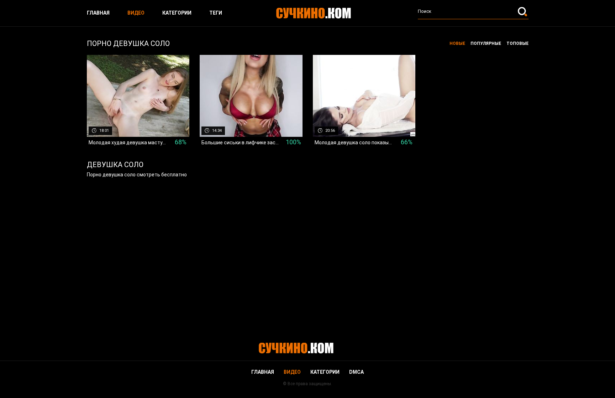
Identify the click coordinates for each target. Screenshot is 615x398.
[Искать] (523, 11)
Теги (215, 13)
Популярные (486, 43)
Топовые (517, 43)
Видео (135, 13)
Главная (98, 13)
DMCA (356, 372)
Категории (176, 13)
